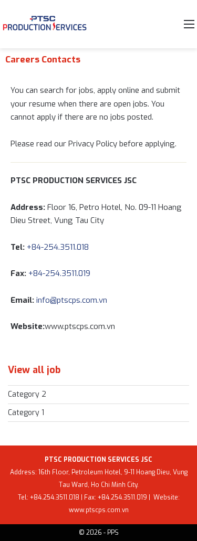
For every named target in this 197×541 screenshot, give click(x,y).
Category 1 (26, 413)
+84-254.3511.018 (86, 247)
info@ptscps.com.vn (72, 300)
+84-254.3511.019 (59, 273)
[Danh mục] (189, 28)
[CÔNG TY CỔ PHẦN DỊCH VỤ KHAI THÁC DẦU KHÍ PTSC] (45, 24)
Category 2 (27, 394)
